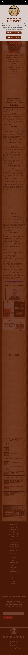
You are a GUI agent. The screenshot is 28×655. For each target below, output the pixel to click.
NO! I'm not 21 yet (13, 37)
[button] (25, 2)
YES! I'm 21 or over (13, 33)
